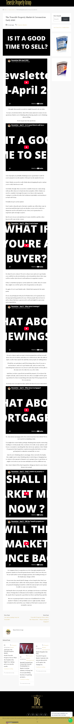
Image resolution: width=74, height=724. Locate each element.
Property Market (22, 25)
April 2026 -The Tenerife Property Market (9, 651)
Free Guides (39, 9)
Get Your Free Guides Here (61, 27)
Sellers (53, 9)
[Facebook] (28, 715)
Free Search (57, 16)
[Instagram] (33, 715)
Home (26, 9)
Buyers (46, 9)
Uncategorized (30, 660)
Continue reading (8, 669)
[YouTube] (41, 715)
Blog (59, 9)
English (10, 722)
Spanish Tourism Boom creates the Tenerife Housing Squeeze (26, 664)
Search (31, 9)
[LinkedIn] (37, 715)
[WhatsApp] (45, 715)
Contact (66, 9)
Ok (37, 721)
